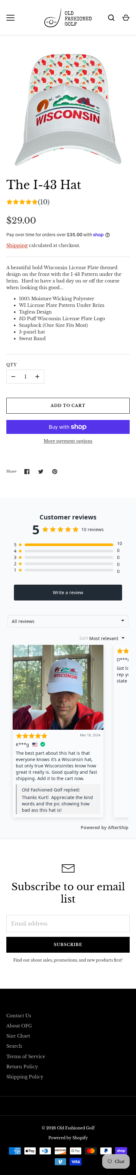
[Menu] (10, 18)
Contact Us (18, 1016)
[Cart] (126, 18)
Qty (11, 364)
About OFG (19, 1026)
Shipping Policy (24, 1077)
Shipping (17, 245)
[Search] (111, 18)
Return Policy (22, 1067)
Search (14, 1046)
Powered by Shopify (68, 1137)
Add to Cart (68, 405)
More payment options (68, 441)
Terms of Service (25, 1056)
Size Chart (18, 1036)
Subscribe (68, 944)
